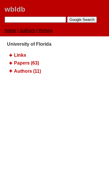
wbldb (15, 9)
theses (45, 30)
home (10, 30)
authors (27, 30)
